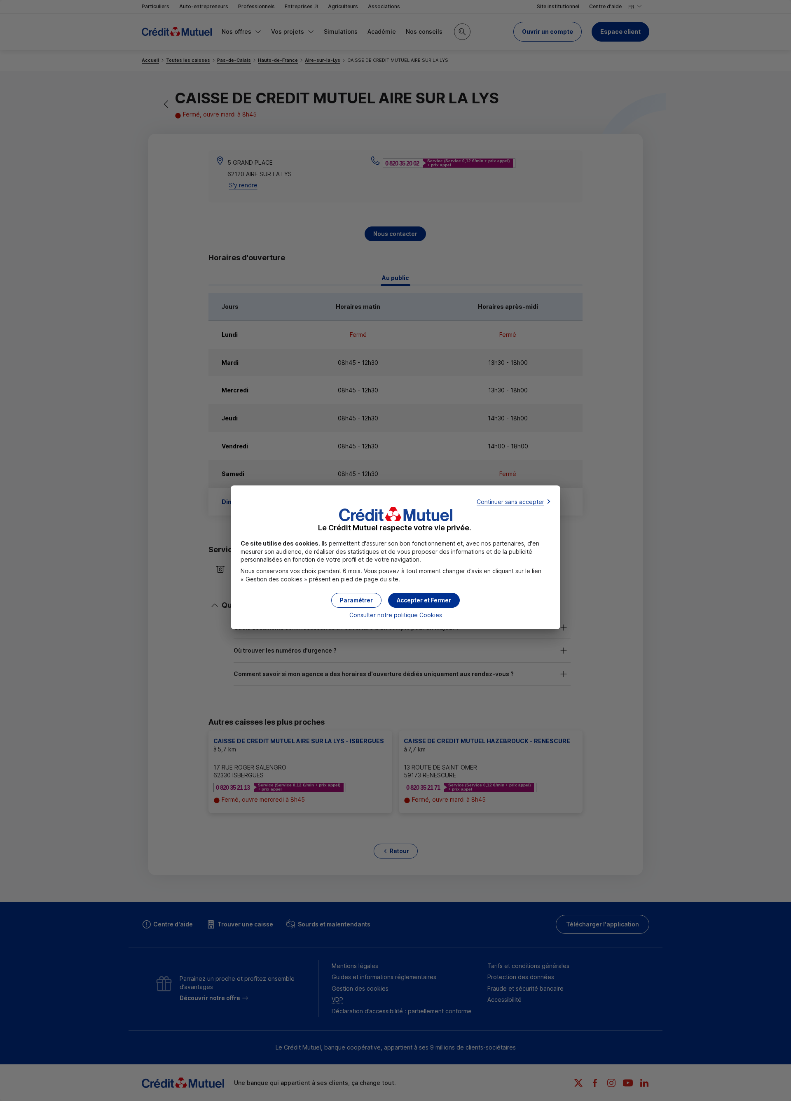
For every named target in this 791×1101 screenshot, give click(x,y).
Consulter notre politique (395, 614)
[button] (424, 600)
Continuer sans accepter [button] (510, 501)
